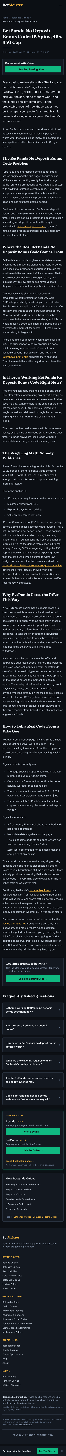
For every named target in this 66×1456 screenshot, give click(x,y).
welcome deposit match (31, 226)
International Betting (12, 1310)
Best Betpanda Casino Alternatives (23, 1184)
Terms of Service (10, 1380)
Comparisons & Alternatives (16, 1327)
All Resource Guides (12, 1332)
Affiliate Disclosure (11, 1385)
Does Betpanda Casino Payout (21, 1199)
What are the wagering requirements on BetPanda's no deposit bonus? (33, 1062)
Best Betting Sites (11, 1345)
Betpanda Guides (20, 17)
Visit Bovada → (33, 1131)
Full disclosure (25, 1424)
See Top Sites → (47, 1451)
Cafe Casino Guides (12, 1275)
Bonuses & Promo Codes (45, 1216)
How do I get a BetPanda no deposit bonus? (33, 1027)
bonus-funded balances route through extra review (32, 565)
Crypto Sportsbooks (12, 1354)
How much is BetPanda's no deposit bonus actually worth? (33, 1044)
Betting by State (10, 1302)
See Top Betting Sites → (33, 69)
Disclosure (49, 1165)
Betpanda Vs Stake (15, 1194)
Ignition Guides (9, 1284)
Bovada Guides (10, 1262)
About (5, 1363)
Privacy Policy (9, 1376)
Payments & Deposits (13, 1315)
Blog (4, 1358)
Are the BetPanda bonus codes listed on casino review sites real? (33, 1080)
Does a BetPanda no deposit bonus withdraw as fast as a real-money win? (33, 1097)
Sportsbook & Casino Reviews (17, 1323)
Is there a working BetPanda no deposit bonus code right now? (33, 1009)
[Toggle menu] (60, 5)
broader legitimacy (40, 890)
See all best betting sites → (20, 1161)
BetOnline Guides (11, 1267)
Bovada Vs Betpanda (16, 1209)
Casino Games (9, 1306)
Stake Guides (9, 1288)
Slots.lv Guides (9, 1271)
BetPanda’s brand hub (15, 356)
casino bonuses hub (14, 923)
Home (5, 17)
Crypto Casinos (10, 1350)
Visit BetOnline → (33, 1150)
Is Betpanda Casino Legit (18, 1204)
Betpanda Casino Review (18, 1189)
